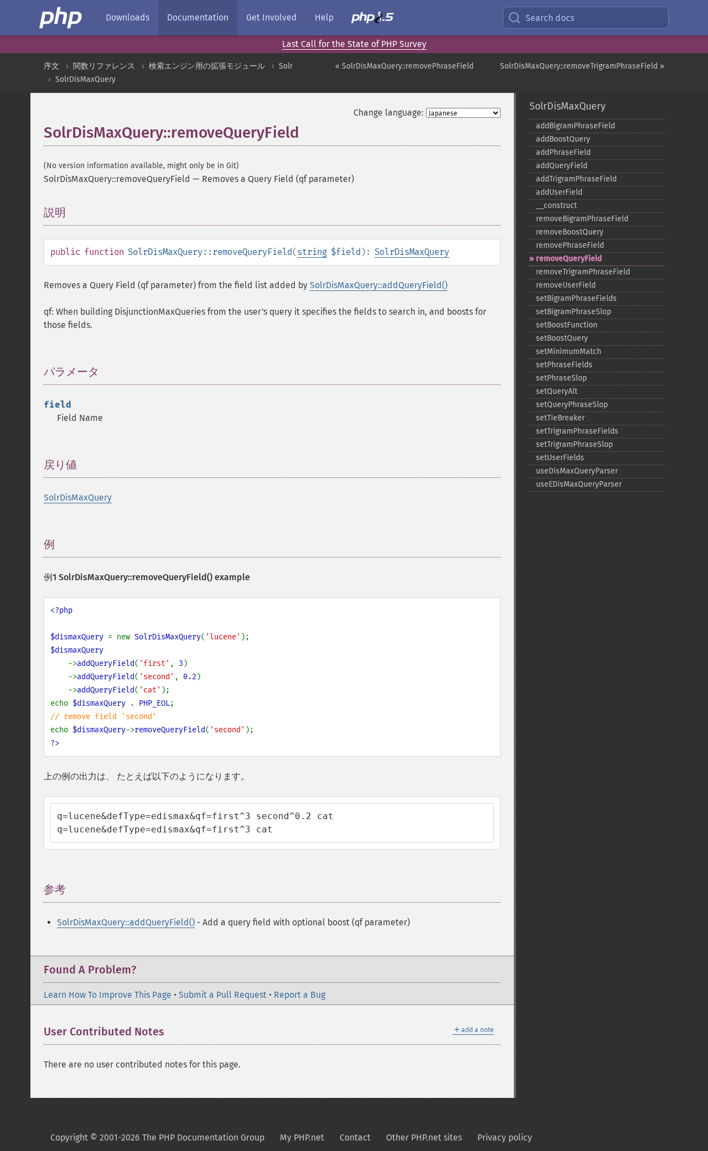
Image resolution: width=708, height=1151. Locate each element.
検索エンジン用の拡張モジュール (207, 66)
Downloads (127, 17)
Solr (286, 66)
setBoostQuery (562, 338)
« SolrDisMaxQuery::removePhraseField (404, 66)
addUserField (559, 192)
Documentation (197, 17)
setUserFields (560, 457)
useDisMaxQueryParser (577, 471)
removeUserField (566, 285)
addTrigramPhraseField (576, 179)
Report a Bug (299, 994)
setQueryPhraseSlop (572, 404)
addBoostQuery (563, 139)
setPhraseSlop (561, 378)
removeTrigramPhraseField (583, 272)
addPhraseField (563, 152)
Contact (355, 1137)
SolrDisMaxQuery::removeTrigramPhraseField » (582, 66)
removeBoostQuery (569, 232)
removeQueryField (569, 258)
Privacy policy (504, 1137)
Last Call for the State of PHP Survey (354, 44)
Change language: (388, 112)
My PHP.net (302, 1137)
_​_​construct (556, 205)
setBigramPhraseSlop (573, 311)
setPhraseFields (564, 364)
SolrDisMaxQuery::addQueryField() (378, 285)
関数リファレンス (104, 66)
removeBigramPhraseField (582, 218)
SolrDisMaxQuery (85, 79)
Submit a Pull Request (223, 994)
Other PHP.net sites (424, 1137)
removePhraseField (570, 245)
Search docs (549, 18)
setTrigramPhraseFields (577, 431)
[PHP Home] (61, 17)
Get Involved (271, 17)
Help (324, 17)
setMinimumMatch (568, 351)
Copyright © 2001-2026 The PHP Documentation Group (157, 1137)
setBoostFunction (566, 325)
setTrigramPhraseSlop (574, 444)
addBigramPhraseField (575, 126)
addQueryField (561, 165)
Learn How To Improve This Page (107, 994)
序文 (51, 66)
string (312, 252)
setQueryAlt (556, 391)
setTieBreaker (560, 418)
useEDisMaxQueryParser (579, 484)
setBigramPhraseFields (576, 298)
